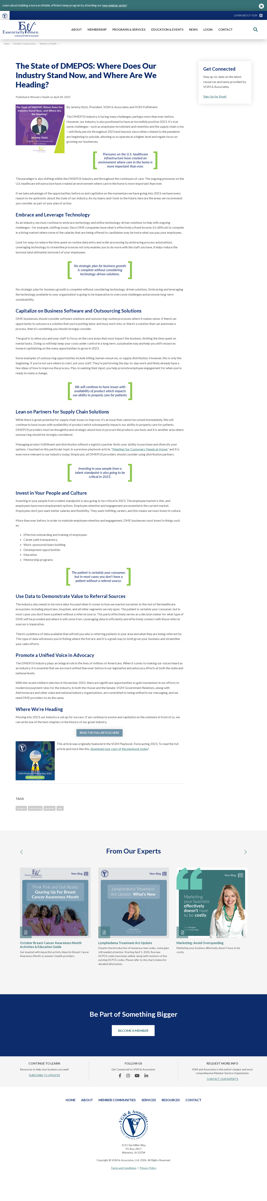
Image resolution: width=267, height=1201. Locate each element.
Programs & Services (128, 29)
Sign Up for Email (214, 96)
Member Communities (117, 1100)
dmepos (21, 808)
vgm (60, 808)
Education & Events (167, 29)
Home (70, 1100)
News (193, 29)
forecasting (35, 808)
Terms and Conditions (123, 1168)
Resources (171, 1100)
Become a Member (133, 1030)
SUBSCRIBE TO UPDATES (44, 1075)
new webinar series (114, 5)
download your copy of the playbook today (119, 749)
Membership (97, 29)
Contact (225, 29)
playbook (49, 808)
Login (207, 29)
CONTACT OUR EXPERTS (222, 1079)
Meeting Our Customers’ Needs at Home (139, 449)
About (76, 29)
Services (149, 1100)
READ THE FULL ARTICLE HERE (99, 732)
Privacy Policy (148, 1168)
